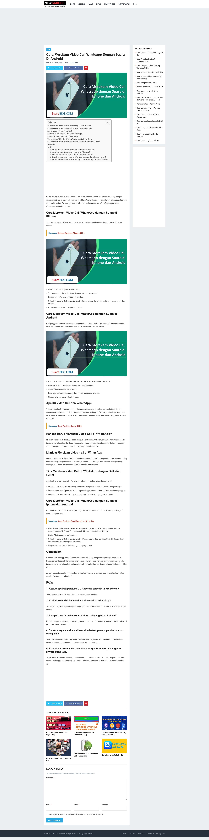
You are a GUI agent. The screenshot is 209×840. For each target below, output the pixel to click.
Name (48, 805)
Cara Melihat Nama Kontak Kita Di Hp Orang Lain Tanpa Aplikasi (150, 98)
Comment (50, 778)
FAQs (49, 147)
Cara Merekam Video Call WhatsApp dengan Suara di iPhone (69, 125)
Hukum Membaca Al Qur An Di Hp (150, 86)
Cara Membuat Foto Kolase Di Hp (58, 759)
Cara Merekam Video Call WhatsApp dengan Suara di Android (69, 128)
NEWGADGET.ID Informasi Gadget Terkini (62, 834)
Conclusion (51, 144)
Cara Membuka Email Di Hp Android (147, 92)
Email (76, 805)
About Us (131, 834)
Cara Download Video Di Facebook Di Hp (84, 733)
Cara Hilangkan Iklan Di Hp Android (147, 135)
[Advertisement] (104, 25)
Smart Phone (109, 4)
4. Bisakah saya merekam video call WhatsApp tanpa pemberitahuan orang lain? (78, 157)
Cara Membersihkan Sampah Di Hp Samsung (86, 754)
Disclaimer (150, 834)
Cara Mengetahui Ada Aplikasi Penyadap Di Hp (148, 109)
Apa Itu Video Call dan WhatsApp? (59, 131)
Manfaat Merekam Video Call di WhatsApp (62, 136)
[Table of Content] (108, 122)
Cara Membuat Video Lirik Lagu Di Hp (56, 733)
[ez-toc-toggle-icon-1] (106, 122)
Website (105, 805)
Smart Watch (124, 4)
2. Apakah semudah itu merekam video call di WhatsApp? (70, 152)
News (98, 4)
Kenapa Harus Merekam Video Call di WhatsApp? (65, 133)
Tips (135, 4)
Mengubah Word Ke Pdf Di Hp (148, 104)
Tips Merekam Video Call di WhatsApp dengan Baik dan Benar (69, 139)
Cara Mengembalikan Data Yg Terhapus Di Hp (114, 733)
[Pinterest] (86, 68)
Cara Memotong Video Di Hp (148, 140)
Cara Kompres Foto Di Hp (112, 755)
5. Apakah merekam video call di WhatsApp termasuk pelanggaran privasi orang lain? (79, 159)
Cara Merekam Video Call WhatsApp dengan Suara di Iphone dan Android (73, 141)
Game (90, 4)
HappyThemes (88, 834)
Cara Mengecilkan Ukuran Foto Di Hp (150, 122)
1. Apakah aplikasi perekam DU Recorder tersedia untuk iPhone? (72, 149)
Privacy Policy (160, 834)
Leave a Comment (72, 63)
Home (72, 4)
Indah (48, 63)
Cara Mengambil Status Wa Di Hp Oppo (150, 128)
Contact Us (140, 834)
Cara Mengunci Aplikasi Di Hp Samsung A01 (148, 115)
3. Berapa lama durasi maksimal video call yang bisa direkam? (71, 154)
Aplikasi (81, 4)
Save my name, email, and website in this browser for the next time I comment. (76, 814)
